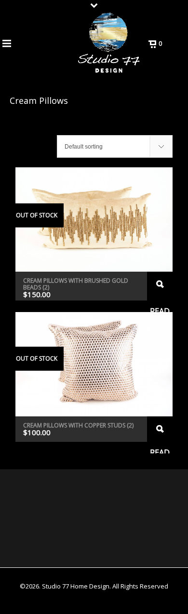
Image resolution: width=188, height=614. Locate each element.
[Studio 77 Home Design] (108, 43)
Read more (160, 286)
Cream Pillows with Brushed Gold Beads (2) (75, 283)
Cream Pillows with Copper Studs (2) (78, 425)
